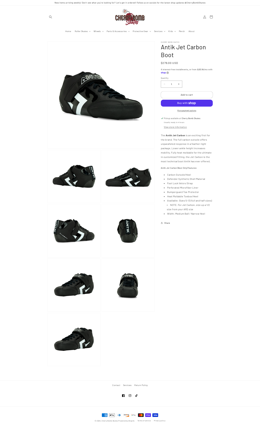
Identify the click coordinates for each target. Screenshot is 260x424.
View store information (175, 127)
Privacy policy (160, 421)
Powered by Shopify (126, 421)
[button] (50, 17)
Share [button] (167, 223)
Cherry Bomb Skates (110, 421)
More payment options (186, 110)
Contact (116, 385)
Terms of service (144, 421)
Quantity (164, 78)
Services (127, 385)
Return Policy (141, 385)
